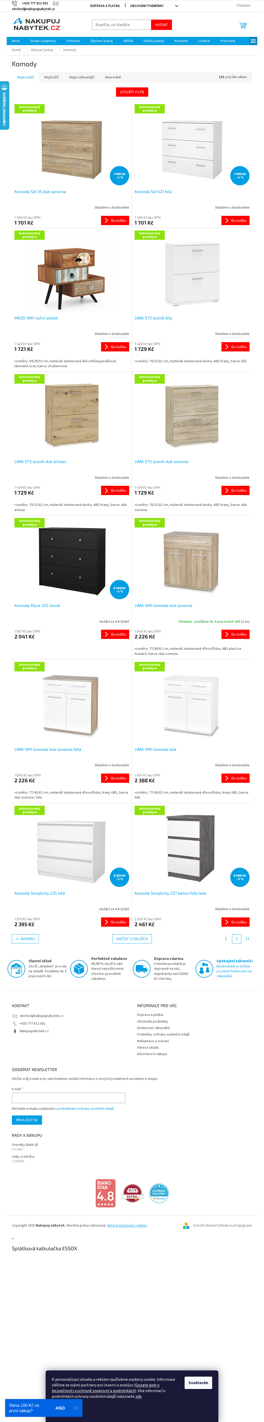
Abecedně (113, 77)
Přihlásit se (27, 1120)
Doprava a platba (105, 6)
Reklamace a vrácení (153, 1041)
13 (247, 938)
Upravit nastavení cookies (127, 1225)
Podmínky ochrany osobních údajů (163, 1034)
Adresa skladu (148, 1047)
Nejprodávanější (81, 77)
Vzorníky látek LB (25, 1144)
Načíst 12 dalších (132, 938)
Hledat (161, 24)
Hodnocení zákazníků (153, 1028)
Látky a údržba (23, 1156)
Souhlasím (198, 1383)
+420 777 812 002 (32, 1023)
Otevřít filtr (132, 92)
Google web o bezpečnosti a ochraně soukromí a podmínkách (106, 1388)
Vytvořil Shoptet (205, 1225)
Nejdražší (51, 77)
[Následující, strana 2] (236, 938)
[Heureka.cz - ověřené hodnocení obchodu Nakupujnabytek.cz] (159, 1193)
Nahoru (28, 938)
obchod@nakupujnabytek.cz (41, 1015)
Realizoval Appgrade (236, 1225)
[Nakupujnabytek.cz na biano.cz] (105, 1193)
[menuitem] (16, 41)
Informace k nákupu (152, 1054)
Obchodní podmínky (146, 6)
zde (138, 1396)
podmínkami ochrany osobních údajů (86, 1108)
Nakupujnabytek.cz (34, 1031)
